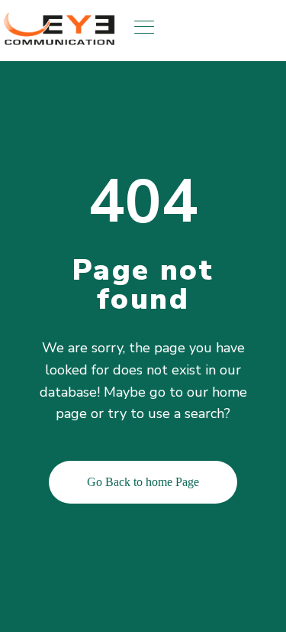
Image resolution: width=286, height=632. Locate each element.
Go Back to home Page (143, 481)
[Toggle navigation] (145, 26)
